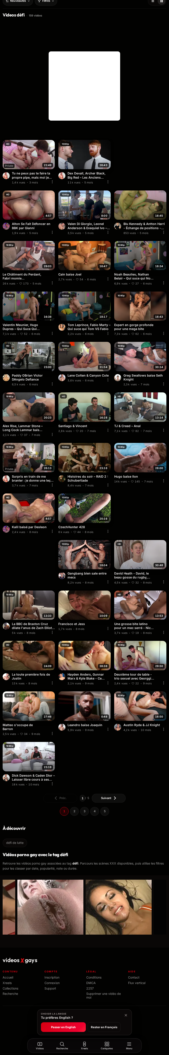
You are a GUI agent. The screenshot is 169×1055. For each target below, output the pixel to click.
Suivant (106, 798)
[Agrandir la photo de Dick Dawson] (6, 777)
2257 (90, 988)
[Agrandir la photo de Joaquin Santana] (61, 727)
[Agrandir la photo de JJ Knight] (117, 727)
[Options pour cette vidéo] (52, 182)
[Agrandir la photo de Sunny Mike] (61, 478)
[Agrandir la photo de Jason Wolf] (61, 575)
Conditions (93, 977)
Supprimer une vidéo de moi (103, 995)
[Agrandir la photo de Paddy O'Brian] (6, 377)
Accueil (8, 977)
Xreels (7, 983)
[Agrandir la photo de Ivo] (61, 226)
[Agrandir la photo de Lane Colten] (61, 377)
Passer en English (63, 1027)
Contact (134, 977)
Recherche (10, 993)
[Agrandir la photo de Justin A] (6, 676)
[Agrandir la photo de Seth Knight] (117, 377)
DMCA (91, 983)
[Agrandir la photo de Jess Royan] (6, 226)
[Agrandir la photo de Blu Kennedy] (117, 226)
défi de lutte (15, 843)
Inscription (51, 977)
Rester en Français (104, 1027)
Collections (10, 988)
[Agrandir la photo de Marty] (61, 327)
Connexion (52, 983)
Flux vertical (136, 983)
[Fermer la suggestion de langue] (126, 1015)
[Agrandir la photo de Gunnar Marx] (61, 676)
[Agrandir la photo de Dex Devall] (6, 175)
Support (50, 988)
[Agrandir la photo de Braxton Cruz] (6, 626)
